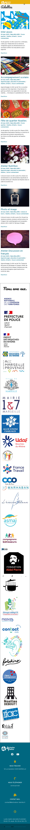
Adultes (9, 36)
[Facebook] (12, 754)
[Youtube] (18, 754)
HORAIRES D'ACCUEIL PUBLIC (15, 816)
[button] (24, 4)
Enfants (14, 36)
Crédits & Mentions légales (20, 826)
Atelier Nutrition (9, 166)
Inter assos (6, 32)
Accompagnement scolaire (15, 77)
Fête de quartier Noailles (13, 120)
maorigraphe (8, 826)
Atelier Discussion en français (12, 252)
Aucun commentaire (18, 84)
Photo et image (9, 209)
